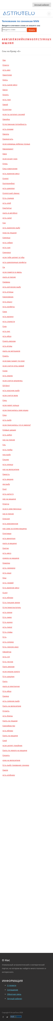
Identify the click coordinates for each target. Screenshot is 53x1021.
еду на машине (9, 499)
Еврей (5, 104)
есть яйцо (7, 336)
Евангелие (7, 75)
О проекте (11, 985)
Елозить (6, 755)
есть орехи (7, 612)
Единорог (7, 252)
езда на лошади (10, 232)
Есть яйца (7, 691)
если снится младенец (13, 380)
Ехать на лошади (10, 721)
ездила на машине (11, 558)
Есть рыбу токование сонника (16, 765)
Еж (4, 267)
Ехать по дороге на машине (15, 750)
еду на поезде (9, 440)
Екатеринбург (9, 183)
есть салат (7, 218)
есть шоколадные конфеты (14, 262)
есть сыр (6, 247)
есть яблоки (8, 597)
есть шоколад (9, 188)
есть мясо (7, 553)
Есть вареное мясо (11, 587)
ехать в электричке (11, 686)
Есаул (5, 592)
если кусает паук (10, 159)
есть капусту (8, 494)
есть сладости (9, 321)
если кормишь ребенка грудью (16, 144)
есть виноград (9, 538)
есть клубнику (9, 775)
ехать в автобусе (10, 213)
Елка (5, 415)
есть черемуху (9, 568)
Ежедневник (8, 297)
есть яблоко (8, 730)
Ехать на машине (10, 735)
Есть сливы (7, 632)
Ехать (5, 681)
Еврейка (6, 119)
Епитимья (7, 533)
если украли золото (11, 671)
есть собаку (8, 242)
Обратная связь (14, 994)
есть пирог (7, 627)
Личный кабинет (41, 5)
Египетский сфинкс (11, 193)
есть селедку (8, 642)
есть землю (8, 375)
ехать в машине (10, 543)
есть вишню (8, 479)
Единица (6, 237)
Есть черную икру (11, 647)
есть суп (6, 656)
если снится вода (10, 395)
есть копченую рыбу (12, 287)
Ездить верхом (9, 341)
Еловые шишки (9, 430)
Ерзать (6, 94)
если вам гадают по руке (14, 361)
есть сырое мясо (10, 85)
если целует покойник (12, 745)
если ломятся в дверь (12, 272)
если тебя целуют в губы (13, 257)
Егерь (5, 163)
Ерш (4, 578)
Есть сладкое (8, 198)
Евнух (5, 89)
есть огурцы (8, 292)
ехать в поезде (9, 277)
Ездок (5, 371)
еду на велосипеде (11, 469)
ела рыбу (7, 454)
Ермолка (6, 563)
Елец (5, 400)
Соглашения (12, 990)
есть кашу (7, 573)
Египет (6, 178)
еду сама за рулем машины (15, 528)
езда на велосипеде (11, 760)
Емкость (6, 474)
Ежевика (6, 282)
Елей (5, 740)
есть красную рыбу (11, 390)
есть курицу (8, 464)
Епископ (6, 518)
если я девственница (12, 509)
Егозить (6, 711)
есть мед (6, 70)
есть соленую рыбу (11, 701)
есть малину (8, 316)
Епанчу (6, 65)
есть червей (8, 583)
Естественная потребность (14, 124)
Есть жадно (7, 622)
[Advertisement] (26, 807)
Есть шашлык (8, 676)
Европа (6, 134)
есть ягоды (7, 346)
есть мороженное (10, 523)
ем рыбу (6, 484)
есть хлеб (7, 203)
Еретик (6, 548)
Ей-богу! (6, 385)
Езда (5, 326)
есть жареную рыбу (11, 228)
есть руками (8, 129)
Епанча (6, 504)
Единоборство (9, 726)
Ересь (5, 80)
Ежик (5, 311)
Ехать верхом (8, 666)
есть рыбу (7, 420)
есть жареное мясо (11, 173)
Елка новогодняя (10, 168)
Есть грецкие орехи (11, 602)
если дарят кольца (11, 405)
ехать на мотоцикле (11, 351)
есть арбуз (7, 435)
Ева (4, 60)
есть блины (8, 716)
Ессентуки (7, 109)
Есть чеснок (8, 661)
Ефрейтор (7, 652)
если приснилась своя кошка (15, 410)
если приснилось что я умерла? (17, 425)
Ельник (6, 459)
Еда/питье (7, 208)
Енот (5, 489)
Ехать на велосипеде (12, 706)
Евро (5, 154)
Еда (4, 223)
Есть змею (7, 617)
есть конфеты (9, 306)
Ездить (6, 356)
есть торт (7, 99)
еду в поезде (8, 514)
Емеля (5, 770)
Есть (4, 637)
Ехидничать (8, 139)
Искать (32, 30)
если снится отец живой (13, 366)
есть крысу (7, 302)
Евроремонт (8, 149)
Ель (4, 444)
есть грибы (7, 449)
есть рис (6, 331)
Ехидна (6, 696)
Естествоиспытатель (12, 607)
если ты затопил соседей (14, 114)
